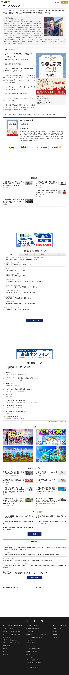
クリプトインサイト (31, 657)
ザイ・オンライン (30, 643)
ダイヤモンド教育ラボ (32, 660)
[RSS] (42, 621)
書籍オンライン (30, 640)
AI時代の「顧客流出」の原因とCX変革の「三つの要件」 (51, 517)
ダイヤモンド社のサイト (33, 625)
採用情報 (55, 634)
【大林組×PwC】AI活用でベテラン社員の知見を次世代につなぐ (18, 522)
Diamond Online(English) (32, 628)
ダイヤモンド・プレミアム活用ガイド (12, 634)
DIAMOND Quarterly (31, 651)
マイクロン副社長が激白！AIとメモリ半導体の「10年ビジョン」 (18, 517)
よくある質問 (6, 645)
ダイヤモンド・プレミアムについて (12, 631)
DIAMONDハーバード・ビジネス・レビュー (37, 634)
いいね (58, 254)
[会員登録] (64, 2)
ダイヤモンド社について (59, 625)
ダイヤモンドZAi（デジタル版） (34, 637)
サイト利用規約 (7, 637)
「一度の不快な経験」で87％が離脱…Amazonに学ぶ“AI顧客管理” (51, 522)
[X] (27, 621)
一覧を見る (34, 534)
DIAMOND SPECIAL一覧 (10, 588)
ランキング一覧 (34, 320)
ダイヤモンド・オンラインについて (12, 625)
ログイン (57, 2)
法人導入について (7, 654)
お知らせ (55, 637)
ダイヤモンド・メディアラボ (33, 663)
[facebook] (34, 621)
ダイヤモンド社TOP (58, 628)
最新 (11, 254)
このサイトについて (8, 628)
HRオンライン (30, 654)
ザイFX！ (28, 645)
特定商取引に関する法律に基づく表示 (12, 640)
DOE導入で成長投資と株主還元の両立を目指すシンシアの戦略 (18, 528)
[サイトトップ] (7, 2)
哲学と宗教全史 (9, 10)
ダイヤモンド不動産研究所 (33, 648)
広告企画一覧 (40, 588)
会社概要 (55, 631)
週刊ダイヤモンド (30, 631)
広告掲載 (5, 648)
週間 (42, 254)
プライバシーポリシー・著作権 (11, 643)
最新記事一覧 (34, 577)
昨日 (26, 254)
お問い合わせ (6, 651)
